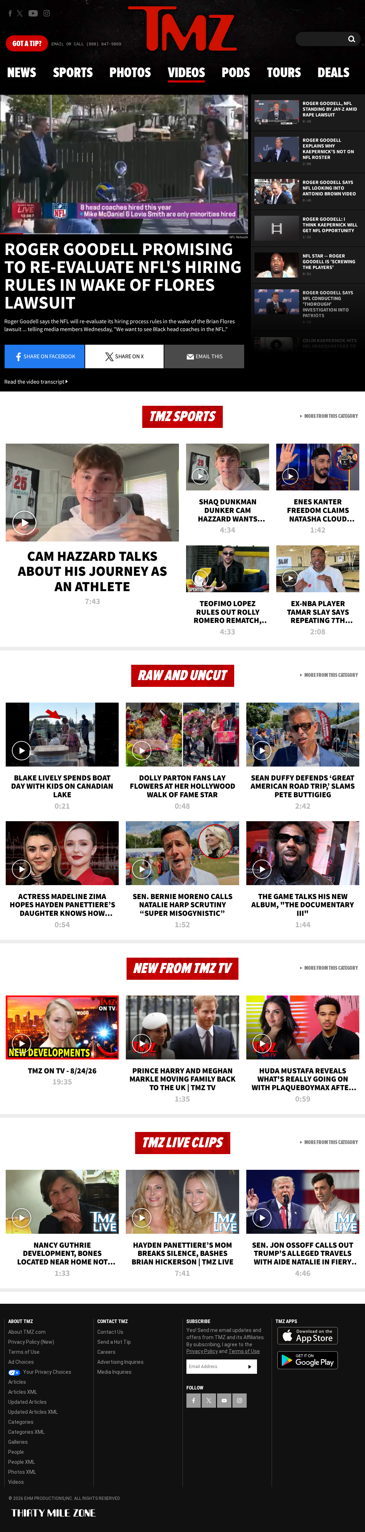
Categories (21, 1422)
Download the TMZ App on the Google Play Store (307, 1360)
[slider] (124, 234)
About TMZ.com (27, 1332)
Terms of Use (24, 1352)
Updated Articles (27, 1402)
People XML (21, 1462)
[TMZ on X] (21, 13)
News (21, 73)
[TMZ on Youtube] (33, 13)
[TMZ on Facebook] (10, 13)
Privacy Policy (202, 1351)
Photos (130, 73)
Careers (106, 1352)
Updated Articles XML (33, 1412)
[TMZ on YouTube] (224, 1400)
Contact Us (110, 1332)
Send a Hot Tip (114, 1342)
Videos (186, 73)
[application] (124, 164)
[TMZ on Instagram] (47, 13)
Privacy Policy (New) (31, 1342)
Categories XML (26, 1432)
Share (49, 356)
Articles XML (22, 1392)
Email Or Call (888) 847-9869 (86, 44)
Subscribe (250, 1366)
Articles (17, 1382)
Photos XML (22, 1472)
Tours (284, 73)
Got (26, 44)
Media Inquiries (114, 1372)
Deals (333, 73)
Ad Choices (21, 1362)
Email (209, 356)
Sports (73, 73)
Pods (236, 73)
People (16, 1452)
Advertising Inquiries (120, 1362)
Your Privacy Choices (46, 1372)
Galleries (18, 1442)
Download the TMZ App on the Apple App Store (307, 1336)
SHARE (129, 356)
